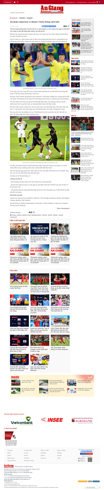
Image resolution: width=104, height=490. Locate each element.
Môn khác (75, 58)
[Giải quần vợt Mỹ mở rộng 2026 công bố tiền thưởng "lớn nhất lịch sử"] (60, 300)
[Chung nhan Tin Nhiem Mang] (23, 466)
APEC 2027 (44, 215)
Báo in (90, 481)
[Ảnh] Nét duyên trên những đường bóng (87, 139)
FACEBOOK (83, 453)
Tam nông (26, 458)
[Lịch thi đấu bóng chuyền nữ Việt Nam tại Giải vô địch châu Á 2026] (19, 340)
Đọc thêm (14, 270)
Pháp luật (59, 453)
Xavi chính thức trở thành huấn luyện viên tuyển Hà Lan (87, 154)
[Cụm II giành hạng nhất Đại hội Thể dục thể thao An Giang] (19, 300)
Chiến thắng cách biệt (36, 215)
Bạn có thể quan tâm (18, 220)
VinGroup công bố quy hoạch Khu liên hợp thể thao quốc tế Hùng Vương (87, 148)
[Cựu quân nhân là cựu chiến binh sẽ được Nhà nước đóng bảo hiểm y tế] (19, 229)
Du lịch (58, 458)
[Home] (14, 2)
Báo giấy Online (82, 2)
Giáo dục (26, 453)
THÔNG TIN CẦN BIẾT (11, 428)
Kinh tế (9, 453)
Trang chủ (14, 18)
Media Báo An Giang (29, 460)
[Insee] (52, 420)
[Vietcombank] (22, 421)
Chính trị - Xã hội (45, 450)
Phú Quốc (55, 215)
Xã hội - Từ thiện (61, 450)
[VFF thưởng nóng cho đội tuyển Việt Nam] (19, 279)
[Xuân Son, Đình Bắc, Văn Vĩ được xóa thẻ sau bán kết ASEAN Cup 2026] (39, 321)
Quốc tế (9, 455)
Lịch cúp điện (92, 2)
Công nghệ (43, 453)
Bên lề (74, 116)
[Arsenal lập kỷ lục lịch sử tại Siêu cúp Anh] (76, 52)
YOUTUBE (90, 453)
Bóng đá (29, 18)
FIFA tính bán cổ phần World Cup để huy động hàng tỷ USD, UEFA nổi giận (87, 178)
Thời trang (43, 458)
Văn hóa (26, 455)
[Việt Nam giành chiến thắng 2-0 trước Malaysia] (60, 340)
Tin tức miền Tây (11, 460)
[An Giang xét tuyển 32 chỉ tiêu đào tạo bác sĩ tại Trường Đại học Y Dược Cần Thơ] (39, 229)
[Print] (66, 26)
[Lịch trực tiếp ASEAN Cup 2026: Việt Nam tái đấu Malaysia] (39, 360)
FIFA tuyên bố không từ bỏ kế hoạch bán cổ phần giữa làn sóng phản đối (87, 170)
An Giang (61, 215)
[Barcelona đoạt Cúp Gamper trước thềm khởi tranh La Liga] (39, 340)
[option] (22, 421)
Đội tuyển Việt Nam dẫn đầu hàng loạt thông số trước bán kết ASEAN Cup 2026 (87, 162)
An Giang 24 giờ (28, 450)
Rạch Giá (50, 215)
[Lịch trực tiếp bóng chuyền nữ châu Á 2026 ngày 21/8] (19, 321)
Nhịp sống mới (10, 458)
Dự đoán (19, 215)
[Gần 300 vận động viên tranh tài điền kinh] (76, 31)
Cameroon (24, 215)
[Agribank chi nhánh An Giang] (82, 420)
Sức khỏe (59, 455)
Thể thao (22, 18)
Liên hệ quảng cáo (70, 2)
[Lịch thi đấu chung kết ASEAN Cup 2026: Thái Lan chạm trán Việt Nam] (19, 360)
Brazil (29, 215)
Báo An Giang (14, 217)
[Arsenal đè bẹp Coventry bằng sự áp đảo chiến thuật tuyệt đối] (60, 279)
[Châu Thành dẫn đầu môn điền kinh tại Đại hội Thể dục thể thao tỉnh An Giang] (60, 321)
